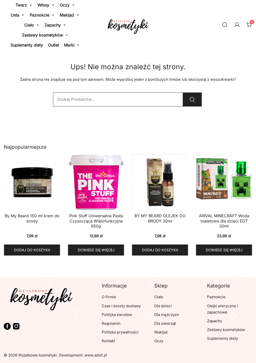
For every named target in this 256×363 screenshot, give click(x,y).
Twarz (21, 5)
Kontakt (108, 340)
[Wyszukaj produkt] (192, 99)
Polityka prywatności (120, 332)
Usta (15, 15)
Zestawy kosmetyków (42, 35)
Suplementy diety (26, 45)
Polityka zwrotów (117, 314)
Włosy (43, 5)
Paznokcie (39, 15)
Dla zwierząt (165, 323)
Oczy (65, 5)
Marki (69, 45)
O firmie (109, 296)
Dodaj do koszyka (32, 250)
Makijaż (67, 15)
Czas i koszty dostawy (121, 306)
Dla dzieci (163, 306)
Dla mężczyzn (166, 314)
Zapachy (52, 25)
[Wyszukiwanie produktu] (225, 25)
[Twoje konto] (237, 25)
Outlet (53, 45)
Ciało (29, 25)
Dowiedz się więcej (96, 250)
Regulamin (111, 323)
